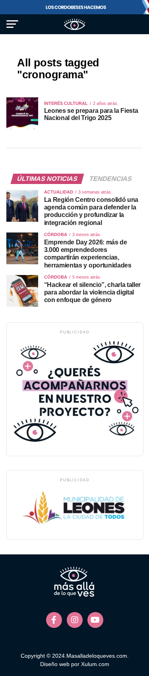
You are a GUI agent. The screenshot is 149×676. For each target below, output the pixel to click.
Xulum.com (95, 664)
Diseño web (55, 664)
